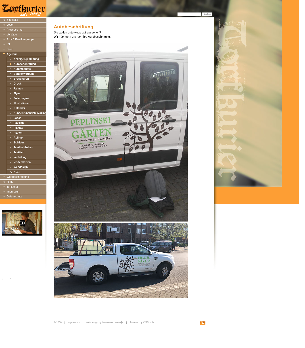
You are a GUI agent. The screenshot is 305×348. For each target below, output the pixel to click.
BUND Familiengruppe (20, 39)
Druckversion (10, 252)
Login (57, 327)
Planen (18, 132)
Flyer (17, 93)
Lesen (10, 24)
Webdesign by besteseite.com (102, 322)
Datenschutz (14, 196)
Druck (17, 83)
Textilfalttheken (23, 147)
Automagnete (22, 68)
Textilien (19, 152)
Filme (10, 181)
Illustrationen (22, 103)
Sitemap (7, 247)
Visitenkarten (22, 162)
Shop (10, 49)
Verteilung (20, 157)
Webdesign (21, 167)
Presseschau (15, 29)
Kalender (19, 108)
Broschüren (21, 78)
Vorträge (12, 34)
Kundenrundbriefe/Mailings (31, 113)
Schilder (19, 142)
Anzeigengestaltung (26, 59)
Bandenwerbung (24, 73)
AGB (17, 172)
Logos (17, 118)
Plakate (18, 127)
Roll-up (18, 137)
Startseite (12, 19)
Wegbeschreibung (18, 176)
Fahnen (18, 88)
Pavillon (19, 122)
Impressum (13, 191)
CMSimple (148, 322)
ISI (8, 44)
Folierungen (21, 98)
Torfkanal (12, 186)
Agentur (12, 54)
